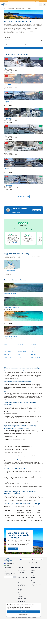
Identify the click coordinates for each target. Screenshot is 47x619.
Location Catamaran (10, 8)
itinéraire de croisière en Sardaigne (18, 456)
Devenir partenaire (22, 598)
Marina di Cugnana (22, 351)
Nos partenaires (21, 574)
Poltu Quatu (7, 354)
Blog (20, 564)
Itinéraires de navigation (36, 584)
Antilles (32, 579)
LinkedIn (38, 562)
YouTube (26, 562)
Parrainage (20, 575)
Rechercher (24, 48)
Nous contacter (36, 210)
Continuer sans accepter (23, 614)
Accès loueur (20, 596)
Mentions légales (21, 584)
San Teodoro (20, 357)
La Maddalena (34, 348)
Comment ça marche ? (22, 570)
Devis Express (34, 585)
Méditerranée (18, 8)
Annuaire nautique (22, 603)
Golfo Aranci (20, 348)
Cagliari (6, 344)
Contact (19, 592)
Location (26, 585)
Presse (19, 580)
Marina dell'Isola (7, 351)
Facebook (20, 562)
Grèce (32, 574)
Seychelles (33, 577)
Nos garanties (21, 572)
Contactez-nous (8, 567)
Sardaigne (33, 575)
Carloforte (6, 348)
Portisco (19, 354)
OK (14, 577)
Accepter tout (23, 611)
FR (21, 559)
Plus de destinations (35, 580)
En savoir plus (23, 608)
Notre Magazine (21, 590)
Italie (24, 8)
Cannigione (33, 344)
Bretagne (33, 570)
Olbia (32, 351)
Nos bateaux (33, 582)
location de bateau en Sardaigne (11, 497)
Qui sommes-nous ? (22, 569)
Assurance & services (22, 577)
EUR (34, 559)
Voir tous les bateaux (23, 196)
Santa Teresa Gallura (35, 357)
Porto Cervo (33, 354)
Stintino (6, 361)
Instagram (32, 562)
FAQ (18, 579)
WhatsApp (7, 565)
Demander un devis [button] (13, 548)
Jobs (18, 582)
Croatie (32, 572)
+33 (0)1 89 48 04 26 (9, 563)
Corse (32, 569)
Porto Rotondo (7, 357)
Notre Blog (20, 589)
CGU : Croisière (21, 585)
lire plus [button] (15, 242)
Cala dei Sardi (20, 344)
